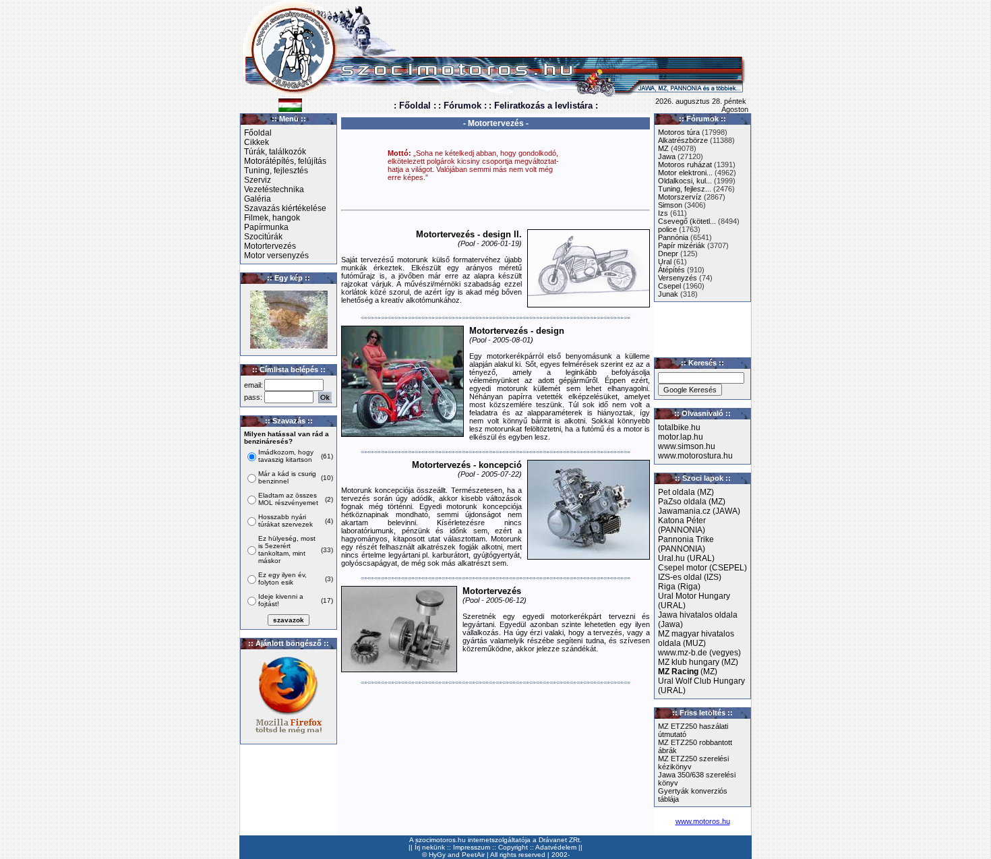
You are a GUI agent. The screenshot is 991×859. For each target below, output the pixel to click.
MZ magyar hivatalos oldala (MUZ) (696, 638)
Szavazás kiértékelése (285, 208)
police (667, 229)
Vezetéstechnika (274, 189)
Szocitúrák (263, 236)
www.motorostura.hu (695, 456)
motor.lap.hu (680, 437)
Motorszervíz (680, 197)
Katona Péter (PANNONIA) (682, 525)
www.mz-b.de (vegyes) (699, 652)
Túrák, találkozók (275, 151)
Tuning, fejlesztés (276, 170)
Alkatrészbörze (683, 140)
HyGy (437, 854)
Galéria (257, 199)
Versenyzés (677, 278)
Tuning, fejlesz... (684, 189)
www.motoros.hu (702, 821)
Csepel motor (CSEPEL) (702, 567)
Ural (664, 262)
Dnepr (668, 253)
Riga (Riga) (679, 586)
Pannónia (673, 237)
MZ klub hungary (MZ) (698, 662)
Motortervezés (270, 246)
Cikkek (256, 142)
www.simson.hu (686, 446)
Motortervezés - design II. (469, 234)
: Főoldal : (415, 105)
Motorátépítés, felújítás (285, 161)
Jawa (666, 156)
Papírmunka (266, 227)
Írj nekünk (430, 847)
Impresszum (471, 847)
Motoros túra (679, 132)
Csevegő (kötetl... (687, 221)
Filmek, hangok (272, 218)
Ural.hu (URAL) (686, 558)
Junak (668, 294)
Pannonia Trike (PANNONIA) (686, 544)
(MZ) (687, 671)
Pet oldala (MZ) (686, 492)
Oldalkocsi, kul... (685, 181)
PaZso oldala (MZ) (691, 501)
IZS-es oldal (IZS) (689, 577)
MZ (663, 148)
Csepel (669, 286)
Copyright (513, 847)
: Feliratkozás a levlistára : (543, 105)
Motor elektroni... (685, 173)
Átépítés (671, 270)
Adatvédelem (555, 847)
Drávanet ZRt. (560, 839)
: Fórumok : (462, 105)
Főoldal (258, 133)
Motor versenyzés (276, 255)
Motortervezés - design (516, 331)
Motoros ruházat (685, 164)
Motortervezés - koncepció (467, 465)
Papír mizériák (681, 245)
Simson (670, 205)
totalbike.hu (679, 427)
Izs (663, 213)
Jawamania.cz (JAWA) (699, 511)
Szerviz (257, 180)
